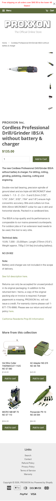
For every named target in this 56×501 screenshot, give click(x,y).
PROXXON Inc (27, 482)
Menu (8, 10)
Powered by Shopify (43, 482)
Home (4, 43)
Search (28, 455)
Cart (51, 10)
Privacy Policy (28, 467)
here (11, 311)
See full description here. (15, 276)
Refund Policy (28, 463)
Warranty (28, 474)
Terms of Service (28, 470)
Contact (28, 459)
